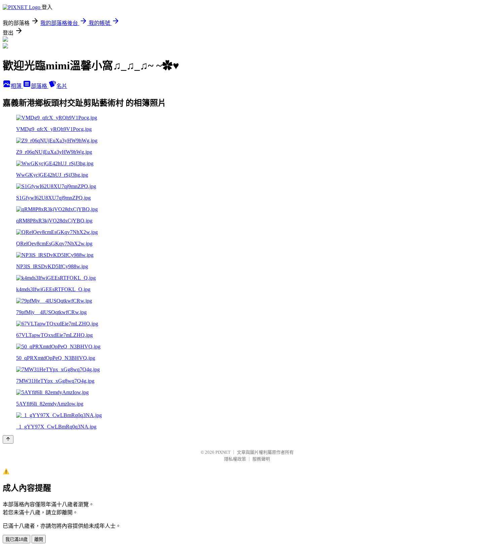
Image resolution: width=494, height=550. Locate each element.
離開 (38, 539)
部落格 (39, 86)
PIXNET (223, 452)
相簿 (17, 86)
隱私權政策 (235, 458)
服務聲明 (261, 458)
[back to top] (8, 439)
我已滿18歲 (16, 539)
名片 (61, 86)
